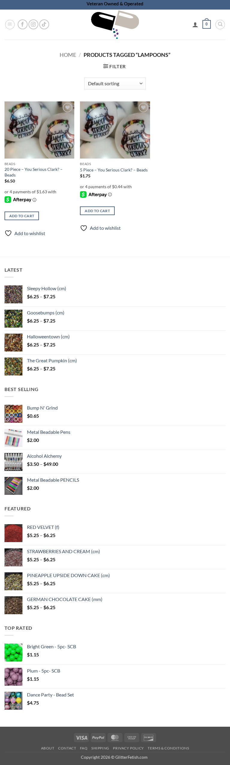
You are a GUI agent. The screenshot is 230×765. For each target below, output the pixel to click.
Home (68, 54)
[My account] (195, 24)
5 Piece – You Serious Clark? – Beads (114, 169)
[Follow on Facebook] (23, 24)
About (48, 748)
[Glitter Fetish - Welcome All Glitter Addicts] (115, 24)
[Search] (220, 24)
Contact (67, 748)
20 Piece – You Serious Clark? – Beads (33, 172)
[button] (10, 24)
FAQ (84, 748)
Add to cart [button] (21, 216)
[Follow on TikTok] (44, 24)
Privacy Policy (128, 748)
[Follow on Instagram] (33, 24)
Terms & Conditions (168, 748)
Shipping (100, 748)
